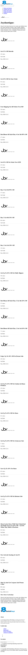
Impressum (5, 630)
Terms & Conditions (8, 632)
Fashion (5, 13)
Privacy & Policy (7, 631)
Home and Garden (7, 10)
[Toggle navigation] (1, 4)
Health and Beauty (7, 12)
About (4, 628)
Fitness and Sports (7, 8)
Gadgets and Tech (7, 9)
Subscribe (3, 646)
